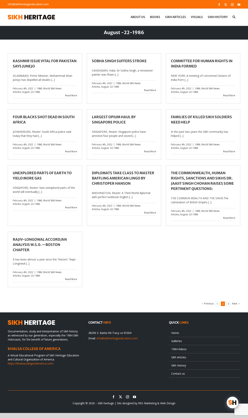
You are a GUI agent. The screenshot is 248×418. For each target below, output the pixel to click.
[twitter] (120, 396)
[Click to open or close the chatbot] (232, 402)
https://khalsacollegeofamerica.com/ (30, 363)
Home (175, 333)
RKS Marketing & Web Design (156, 403)
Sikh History (178, 365)
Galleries (176, 341)
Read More (71, 95)
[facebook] (113, 396)
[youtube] (134, 396)
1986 (39, 88)
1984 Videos (179, 349)
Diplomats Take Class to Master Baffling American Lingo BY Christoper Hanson (123, 178)
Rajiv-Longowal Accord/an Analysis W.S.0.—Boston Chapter (40, 244)
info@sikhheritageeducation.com (28, 4)
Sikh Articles (178, 357)
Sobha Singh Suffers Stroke (119, 61)
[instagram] (127, 396)
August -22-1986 (31, 92)
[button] (233, 17)
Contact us (178, 373)
